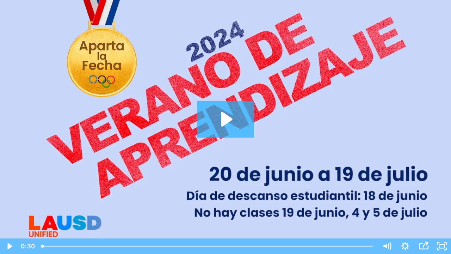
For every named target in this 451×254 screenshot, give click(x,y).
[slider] (207, 246)
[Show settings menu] (405, 246)
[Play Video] (9, 246)
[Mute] (387, 246)
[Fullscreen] (442, 246)
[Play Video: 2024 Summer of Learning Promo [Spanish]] (225, 119)
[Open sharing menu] (423, 246)
